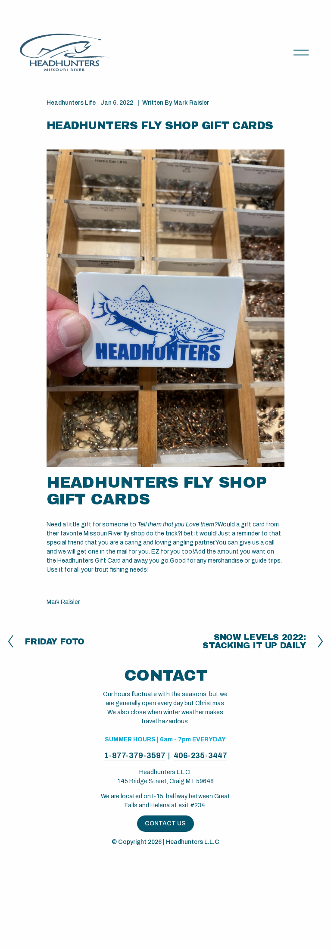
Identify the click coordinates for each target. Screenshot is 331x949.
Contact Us (165, 823)
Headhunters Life (71, 103)
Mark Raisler (191, 103)
